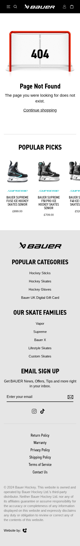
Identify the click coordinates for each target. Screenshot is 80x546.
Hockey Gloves (40, 289)
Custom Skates (40, 356)
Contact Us (40, 472)
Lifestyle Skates (40, 348)
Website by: (12, 531)
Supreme (40, 332)
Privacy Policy (40, 450)
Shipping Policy (40, 457)
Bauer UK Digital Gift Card (40, 297)
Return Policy (40, 435)
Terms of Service (40, 464)
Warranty (40, 442)
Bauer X (40, 340)
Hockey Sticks (40, 273)
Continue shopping (40, 110)
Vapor (40, 323)
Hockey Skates (40, 281)
